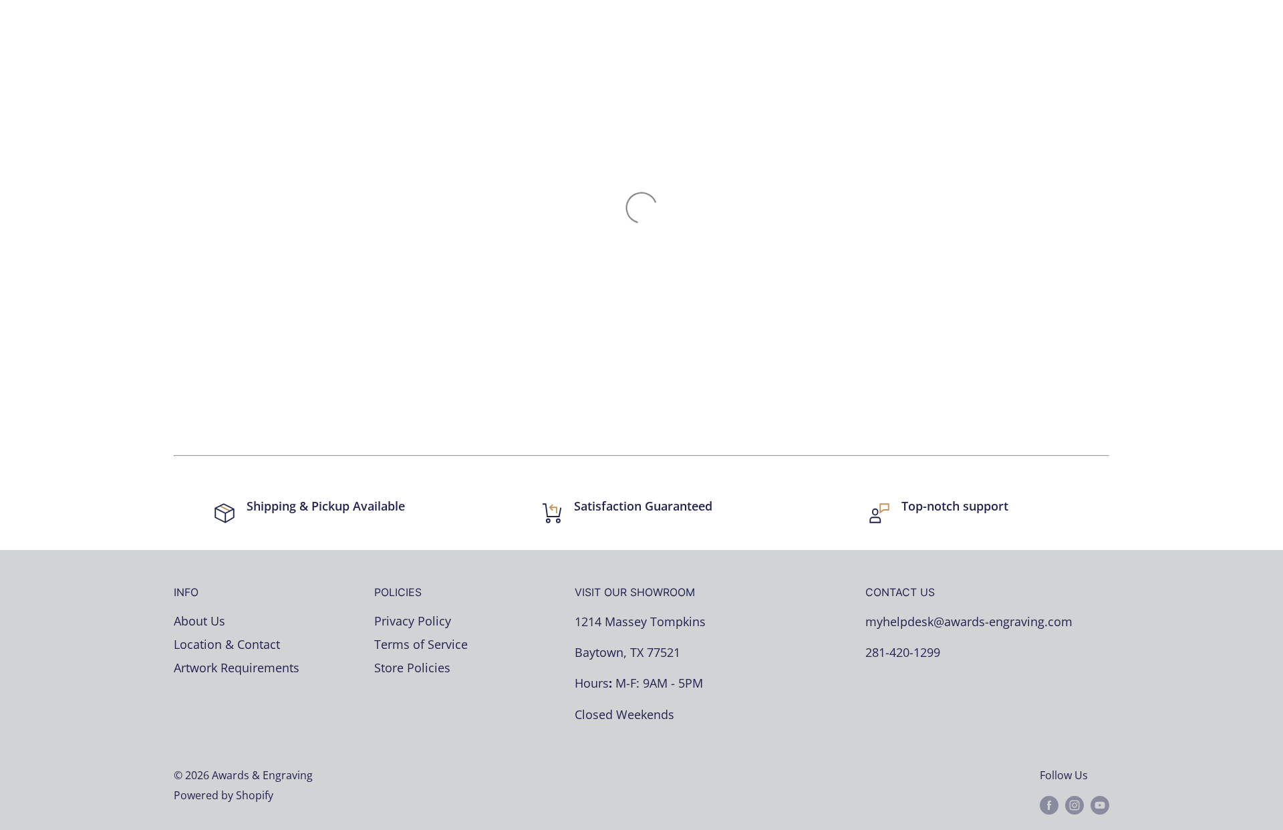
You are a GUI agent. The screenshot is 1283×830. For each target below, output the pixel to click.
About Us (199, 621)
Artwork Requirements (236, 668)
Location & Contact (227, 644)
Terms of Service (421, 644)
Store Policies (412, 668)
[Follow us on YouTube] (1100, 805)
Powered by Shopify (223, 795)
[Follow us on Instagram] (1074, 805)
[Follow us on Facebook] (1049, 805)
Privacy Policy (412, 621)
